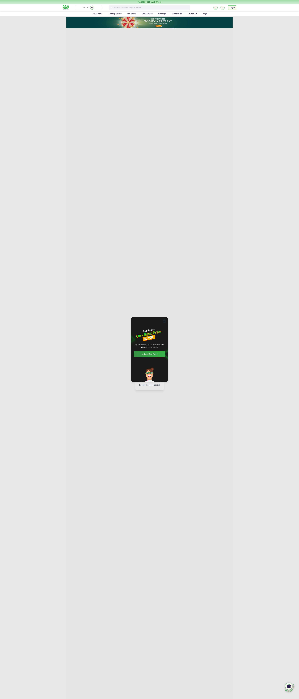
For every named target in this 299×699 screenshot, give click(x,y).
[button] (290, 687)
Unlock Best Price (150, 354)
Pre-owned (131, 14)
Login (232, 7)
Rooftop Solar (114, 14)
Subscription (177, 14)
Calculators (192, 14)
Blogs (205, 14)
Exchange (162, 14)
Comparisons (147, 14)
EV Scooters (97, 14)
